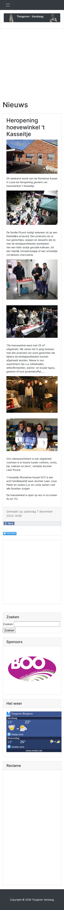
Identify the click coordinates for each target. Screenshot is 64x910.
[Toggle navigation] (8, 5)
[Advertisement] (32, 62)
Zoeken (8, 624)
